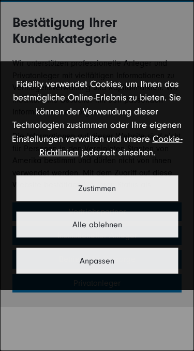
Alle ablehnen (97, 224)
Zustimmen (97, 188)
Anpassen (97, 260)
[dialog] (97, 176)
